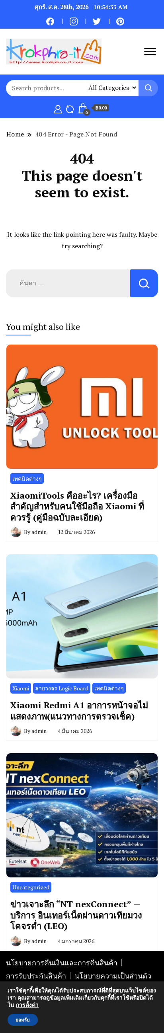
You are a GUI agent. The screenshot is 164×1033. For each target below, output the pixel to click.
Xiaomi (20, 688)
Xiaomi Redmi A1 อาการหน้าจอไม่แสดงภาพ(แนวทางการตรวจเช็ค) (79, 710)
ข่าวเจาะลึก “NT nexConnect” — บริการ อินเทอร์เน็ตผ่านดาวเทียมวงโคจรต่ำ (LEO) (76, 915)
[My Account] (58, 108)
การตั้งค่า (27, 1005)
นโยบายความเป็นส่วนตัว (112, 975)
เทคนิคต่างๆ (27, 478)
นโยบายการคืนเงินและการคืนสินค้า (61, 962)
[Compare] (70, 108)
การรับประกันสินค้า (36, 975)
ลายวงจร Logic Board (61, 688)
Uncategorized (30, 887)
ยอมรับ (23, 1020)
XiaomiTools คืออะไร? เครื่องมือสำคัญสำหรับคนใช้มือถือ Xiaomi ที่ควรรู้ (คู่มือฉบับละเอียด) (77, 506)
